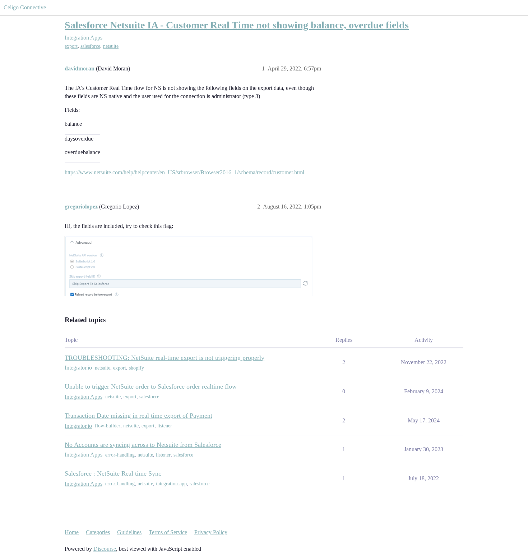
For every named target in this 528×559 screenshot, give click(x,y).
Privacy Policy (210, 532)
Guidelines (129, 532)
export (71, 46)
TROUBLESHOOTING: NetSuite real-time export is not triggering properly (164, 357)
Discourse (104, 549)
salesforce (90, 46)
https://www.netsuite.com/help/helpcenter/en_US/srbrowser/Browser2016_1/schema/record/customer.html (184, 172)
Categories (98, 532)
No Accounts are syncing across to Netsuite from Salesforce (143, 444)
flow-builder (107, 426)
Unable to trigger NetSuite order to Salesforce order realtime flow (151, 386)
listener (164, 426)
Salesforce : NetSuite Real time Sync (113, 473)
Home (72, 532)
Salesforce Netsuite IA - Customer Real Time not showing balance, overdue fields (237, 25)
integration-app (171, 483)
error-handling (120, 455)
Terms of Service (168, 532)
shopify (136, 368)
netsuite (111, 46)
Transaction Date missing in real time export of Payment (138, 415)
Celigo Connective (25, 7)
